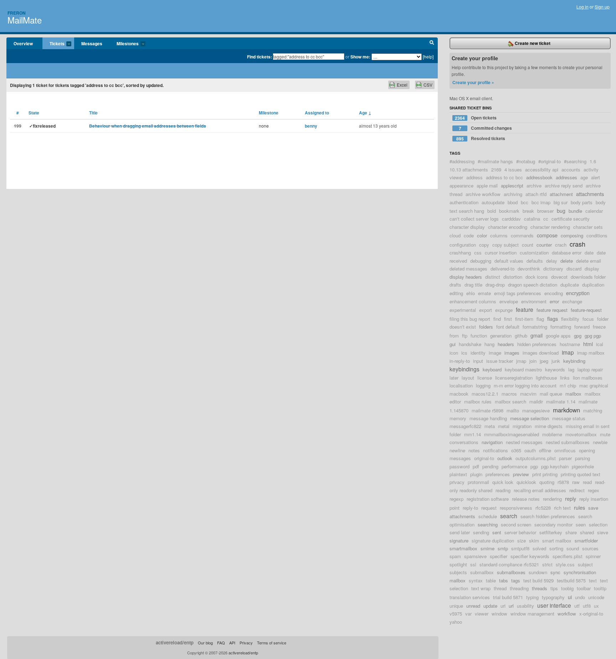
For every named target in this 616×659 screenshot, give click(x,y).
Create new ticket (532, 43)
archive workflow (483, 194)
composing (572, 235)
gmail (536, 335)
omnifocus (565, 450)
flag (540, 318)
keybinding (574, 360)
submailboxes (511, 572)
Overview (23, 43)
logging (483, 385)
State (34, 112)
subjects (458, 572)
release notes (526, 498)
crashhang (460, 252)
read (587, 482)
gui (453, 344)
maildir (536, 401)
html (588, 343)
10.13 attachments (469, 169)
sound (572, 548)
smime (487, 548)
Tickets (53, 43)
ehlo (470, 293)
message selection (529, 418)
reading (503, 490)
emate (484, 293)
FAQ (221, 642)
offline (545, 450)
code (469, 235)
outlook (504, 458)
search (508, 516)
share (571, 532)
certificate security (570, 218)
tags (515, 580)
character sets (588, 226)
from (454, 335)
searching (488, 524)
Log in (582, 7)
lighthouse (546, 377)
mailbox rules (478, 401)
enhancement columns (473, 301)
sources (590, 548)
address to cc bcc (504, 177)
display (592, 268)
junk (555, 360)
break (528, 210)
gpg (577, 335)
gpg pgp (593, 335)
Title (93, 112)
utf (577, 605)
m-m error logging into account (525, 385)
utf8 (587, 605)
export (485, 310)
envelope (508, 301)
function (479, 335)
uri (502, 605)
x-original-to (591, 613)
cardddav (511, 218)
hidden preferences (536, 344)
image (495, 352)
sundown (538, 572)
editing (456, 293)
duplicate (569, 284)
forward (582, 326)
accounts (570, 169)
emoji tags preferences (517, 293)
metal (503, 426)
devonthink (529, 268)
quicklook (526, 482)
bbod (513, 202)
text (593, 580)
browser (545, 210)
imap (568, 352)
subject (585, 564)
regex (593, 490)
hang (489, 344)
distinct (492, 276)
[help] (428, 56)
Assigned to (317, 112)
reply (570, 498)
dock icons (536, 276)
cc (545, 218)
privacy (457, 482)
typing (532, 597)
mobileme (552, 434)
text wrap (481, 588)
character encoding (507, 226)
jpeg (544, 360)
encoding (553, 293)
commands (522, 235)
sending (481, 532)
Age (365, 112)
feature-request (586, 310)
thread (500, 588)
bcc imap (541, 202)
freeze (599, 326)
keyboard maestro (523, 369)
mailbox (573, 393)
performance (514, 466)
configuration (463, 244)
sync (555, 572)
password (459, 466)
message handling (488, 418)
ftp (464, 335)
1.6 (593, 161)
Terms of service (271, 642)
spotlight (458, 564)
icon (454, 352)
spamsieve (475, 556)
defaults (535, 260)
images (511, 352)
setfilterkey (550, 532)
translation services (470, 597)
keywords (555, 369)
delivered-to (502, 268)
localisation (461, 385)
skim (534, 540)
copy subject (505, 244)
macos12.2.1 (485, 393)
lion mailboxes (587, 377)
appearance (461, 185)
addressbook (539, 177)
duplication (593, 284)
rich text (562, 507)
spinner (593, 556)
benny (311, 126)
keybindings (464, 369)
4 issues (513, 169)
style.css (565, 564)
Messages (91, 43)
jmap (521, 360)
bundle (575, 210)
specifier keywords (529, 556)
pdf (476, 466)
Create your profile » (473, 82)
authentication (464, 202)
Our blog (205, 642)
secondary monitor (553, 524)
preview (521, 474)
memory (458, 418)
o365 (516, 450)
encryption (578, 293)
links (565, 377)
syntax (476, 580)
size (521, 540)
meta (489, 426)
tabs (503, 580)
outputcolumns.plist (535, 458)
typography (553, 597)
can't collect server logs (474, 218)
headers (506, 344)
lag (571, 369)
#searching (575, 161)
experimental (463, 310)
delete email (588, 260)
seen (581, 524)
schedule (487, 516)
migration (522, 426)
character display (467, 226)
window (499, 613)
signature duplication (493, 540)
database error (566, 252)
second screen (516, 524)
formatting (560, 326)
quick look (502, 482)
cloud (455, 235)
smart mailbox (556, 540)
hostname (570, 344)
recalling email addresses (540, 490)
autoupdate (493, 202)
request (489, 507)
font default (507, 326)
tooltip (600, 588)
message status (568, 418)
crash (577, 243)
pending (490, 466)
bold (491, 210)
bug (561, 210)
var (468, 613)
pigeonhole (583, 466)
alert (595, 177)
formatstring (535, 326)
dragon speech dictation (532, 284)
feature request (552, 310)
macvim (528, 393)
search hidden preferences (547, 516)
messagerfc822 (465, 426)
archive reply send (563, 185)
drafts (455, 284)
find (497, 318)
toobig (567, 588)
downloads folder (588, 276)
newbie (600, 442)
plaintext (458, 474)
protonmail (478, 482)
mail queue (551, 393)
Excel (402, 85)
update (490, 605)
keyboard (492, 369)
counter (544, 244)
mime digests (549, 426)
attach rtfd (535, 194)
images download (541, 352)
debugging (480, 260)
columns (499, 235)
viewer (481, 613)
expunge (504, 310)
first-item (524, 318)
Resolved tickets (480, 138)
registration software (488, 498)
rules (579, 507)
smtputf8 (520, 548)
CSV (427, 85)
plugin (476, 474)
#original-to (549, 161)
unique (456, 605)
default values (508, 260)
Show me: (360, 56)
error (554, 301)
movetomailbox (581, 434)
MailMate (24, 20)
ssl (473, 564)
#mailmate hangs (495, 161)
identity (478, 352)
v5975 (456, 613)
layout (468, 377)
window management (532, 613)
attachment (561, 194)
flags (552, 318)
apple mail (487, 185)
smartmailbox (463, 548)
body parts (581, 202)
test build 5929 (538, 580)
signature (459, 540)
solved (539, 548)
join (533, 360)
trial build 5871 (508, 597)
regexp (456, 498)
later (454, 377)
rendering (552, 498)
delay (551, 260)
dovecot (559, 276)
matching (592, 410)
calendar (594, 210)
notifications (495, 450)
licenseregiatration (514, 377)
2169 (496, 169)
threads (539, 588)
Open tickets (476, 117)
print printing (545, 474)
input (478, 360)
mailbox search (510, 401)
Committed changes (485, 128)
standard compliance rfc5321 (509, 564)
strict (547, 564)
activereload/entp (175, 642)
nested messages (524, 442)
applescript (512, 185)
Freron (16, 13)
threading (519, 588)
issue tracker (499, 360)
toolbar (584, 588)
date (589, 252)
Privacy (246, 642)
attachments (590, 193)
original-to (484, 458)
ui (570, 597)
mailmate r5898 (487, 410)
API (232, 642)
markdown (566, 410)
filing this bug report (470, 318)
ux (596, 605)
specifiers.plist (567, 556)
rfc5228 (543, 507)
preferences (498, 474)
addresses (566, 177)
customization (534, 252)
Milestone (268, 112)
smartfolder (586, 540)
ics (464, 352)
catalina (532, 218)
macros (509, 393)
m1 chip (568, 385)
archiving (513, 194)
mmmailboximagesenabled (511, 434)
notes (474, 450)
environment (533, 301)
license (484, 377)
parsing (582, 458)
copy (484, 244)
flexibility (570, 318)
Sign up (602, 7)
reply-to (470, 507)
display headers (466, 276)
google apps (558, 335)
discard (573, 268)
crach (560, 244)
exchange (572, 301)
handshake (470, 344)
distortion (512, 276)
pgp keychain (555, 466)
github (521, 335)
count (527, 244)
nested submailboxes (568, 442)
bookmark (509, 210)
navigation (492, 442)
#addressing (462, 161)
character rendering (550, 226)
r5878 (563, 482)
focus (588, 318)
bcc (524, 202)
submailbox (482, 572)
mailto (513, 410)
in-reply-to (460, 360)
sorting (556, 548)
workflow (567, 613)
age (584, 177)
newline (457, 450)
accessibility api (541, 169)
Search (432, 43)
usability (525, 605)
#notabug (525, 161)
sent (496, 532)
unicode (596, 597)
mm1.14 (472, 434)
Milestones (124, 43)
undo (580, 597)
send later (460, 532)
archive (534, 185)
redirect (577, 490)
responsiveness (516, 507)
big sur (561, 202)
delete (566, 260)
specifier (498, 556)
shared (587, 532)
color (482, 235)
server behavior (520, 532)
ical (599, 344)
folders (486, 326)
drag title (473, 284)
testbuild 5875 (571, 580)
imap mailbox (591, 352)
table (491, 580)
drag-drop (495, 284)
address (474, 177)
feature (524, 309)
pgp (534, 466)
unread (473, 605)
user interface (554, 605)
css (478, 252)
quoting (546, 482)
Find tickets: (259, 56)
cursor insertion (501, 252)
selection (598, 524)
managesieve (536, 410)
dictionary (553, 268)
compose (547, 235)
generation (501, 335)
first (508, 318)
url (511, 605)
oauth (530, 450)
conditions (596, 235)
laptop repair (590, 369)
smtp (503, 548)
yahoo (456, 621)
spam (455, 556)
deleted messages (468, 268)
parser (565, 458)
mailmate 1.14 (560, 401)
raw (576, 482)
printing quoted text (580, 474)
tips (554, 588)
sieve (602, 532)
